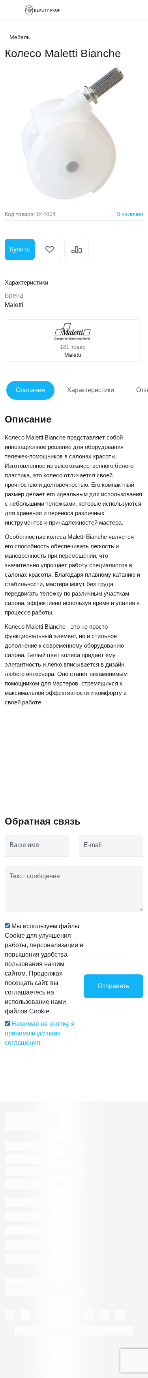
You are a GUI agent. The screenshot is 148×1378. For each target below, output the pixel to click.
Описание (30, 390)
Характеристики (90, 390)
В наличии (129, 214)
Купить (20, 249)
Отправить (113, 986)
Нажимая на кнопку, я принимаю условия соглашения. (40, 1033)
